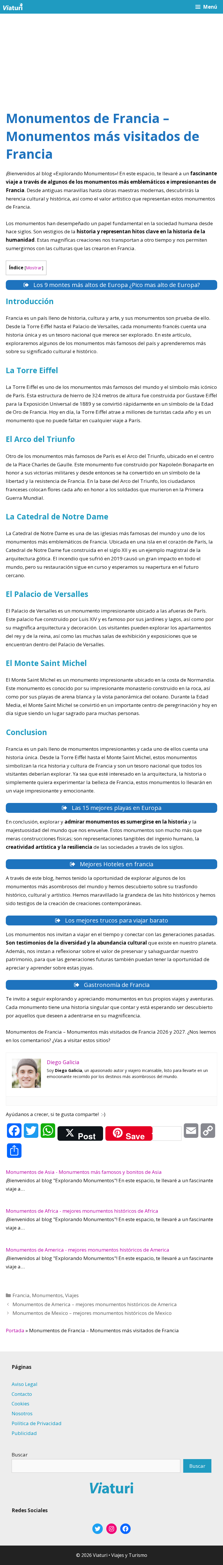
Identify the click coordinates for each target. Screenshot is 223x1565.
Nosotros (22, 1413)
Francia (21, 1295)
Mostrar (34, 267)
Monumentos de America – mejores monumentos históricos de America (94, 1304)
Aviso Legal (24, 1384)
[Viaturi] (13, 7)
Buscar (20, 1454)
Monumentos (47, 1295)
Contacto (22, 1394)
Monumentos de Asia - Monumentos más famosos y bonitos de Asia (84, 1172)
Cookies (20, 1403)
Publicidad (24, 1433)
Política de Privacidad (37, 1423)
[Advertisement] (111, 57)
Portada (15, 1330)
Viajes (72, 1295)
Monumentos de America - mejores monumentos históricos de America (87, 1249)
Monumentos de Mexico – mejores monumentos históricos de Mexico (92, 1313)
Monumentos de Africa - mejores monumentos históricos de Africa (82, 1210)
